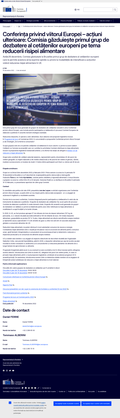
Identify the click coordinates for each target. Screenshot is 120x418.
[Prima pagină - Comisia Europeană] (17, 8)
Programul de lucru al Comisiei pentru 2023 (18, 297)
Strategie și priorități (32, 21)
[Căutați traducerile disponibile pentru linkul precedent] (24, 153)
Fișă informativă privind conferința (15, 293)
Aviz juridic (91, 391)
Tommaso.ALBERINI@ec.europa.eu (35, 344)
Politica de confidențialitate (76, 391)
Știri (19, 26)
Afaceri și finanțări (66, 21)
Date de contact (105, 21)
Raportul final (7, 285)
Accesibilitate (102, 391)
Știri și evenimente (49, 21)
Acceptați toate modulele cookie (67, 403)
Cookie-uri (62, 391)
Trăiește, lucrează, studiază (85, 21)
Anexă (5, 281)
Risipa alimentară (9, 301)
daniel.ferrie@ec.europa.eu (32, 326)
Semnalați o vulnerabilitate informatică (15, 391)
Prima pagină (7, 21)
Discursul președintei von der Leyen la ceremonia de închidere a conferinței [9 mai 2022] (35, 289)
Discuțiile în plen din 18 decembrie (15, 273)
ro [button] (78, 10)
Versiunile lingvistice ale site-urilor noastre (43, 391)
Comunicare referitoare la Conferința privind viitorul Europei (24, 277)
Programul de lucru (11, 139)
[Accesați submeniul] (23, 20)
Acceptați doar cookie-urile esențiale (96, 403)
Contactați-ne (46, 388)
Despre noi (17, 21)
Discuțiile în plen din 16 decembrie (15, 270)
